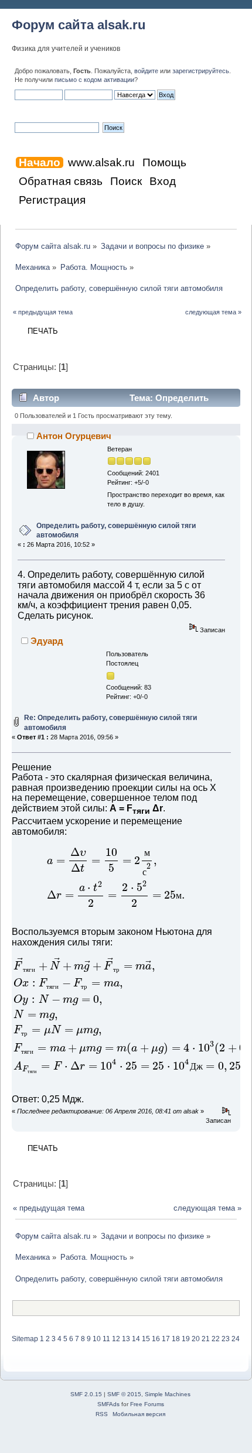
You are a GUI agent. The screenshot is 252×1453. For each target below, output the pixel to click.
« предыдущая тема (43, 312)
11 (106, 1339)
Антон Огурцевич (73, 436)
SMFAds (108, 1404)
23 (226, 1339)
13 (126, 1339)
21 (206, 1339)
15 (146, 1339)
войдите (146, 70)
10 (97, 1339)
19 (186, 1339)
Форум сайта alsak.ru (78, 25)
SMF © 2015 (124, 1394)
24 (235, 1339)
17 (166, 1339)
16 (156, 1339)
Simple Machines (167, 1394)
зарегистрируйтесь (200, 70)
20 (196, 1339)
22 (216, 1339)
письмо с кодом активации (94, 79)
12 (116, 1339)
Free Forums (147, 1404)
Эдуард (46, 641)
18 (176, 1339)
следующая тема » (213, 312)
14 (136, 1339)
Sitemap (25, 1339)
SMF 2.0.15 (86, 1394)
